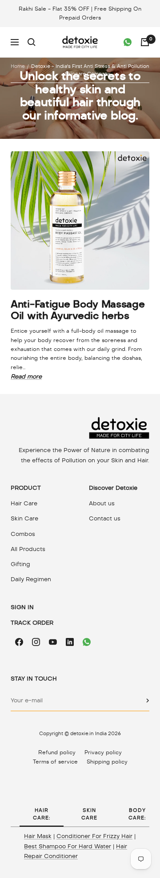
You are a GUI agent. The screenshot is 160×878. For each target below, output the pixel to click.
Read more (26, 376)
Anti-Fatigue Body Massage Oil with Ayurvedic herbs (78, 309)
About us (102, 503)
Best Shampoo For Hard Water (67, 846)
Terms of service (55, 761)
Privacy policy (103, 752)
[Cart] (144, 42)
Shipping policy (107, 761)
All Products (28, 549)
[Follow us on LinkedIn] (70, 642)
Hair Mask (38, 836)
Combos (23, 534)
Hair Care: (41, 814)
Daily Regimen (31, 579)
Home (18, 66)
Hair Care (24, 503)
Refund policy (57, 752)
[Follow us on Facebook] (19, 642)
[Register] (147, 700)
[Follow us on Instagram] (36, 642)
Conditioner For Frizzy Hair (94, 836)
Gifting (20, 564)
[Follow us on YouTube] (53, 642)
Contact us (104, 518)
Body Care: (137, 814)
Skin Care (24, 518)
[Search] (32, 42)
